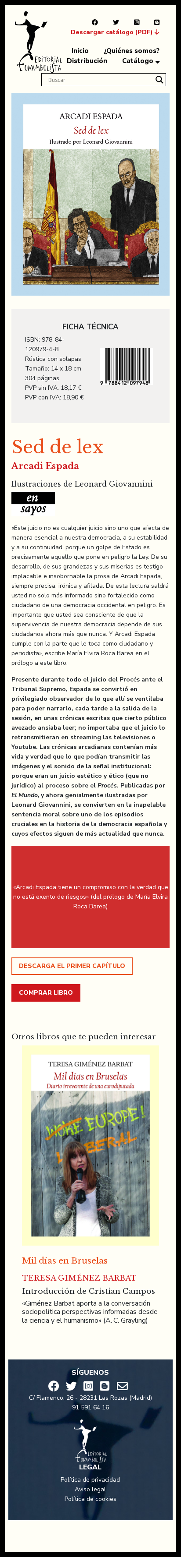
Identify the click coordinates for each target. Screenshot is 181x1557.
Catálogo (137, 60)
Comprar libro (46, 993)
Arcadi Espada (45, 466)
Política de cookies (90, 1499)
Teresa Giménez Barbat (79, 1278)
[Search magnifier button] (159, 80)
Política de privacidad (90, 1480)
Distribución (87, 60)
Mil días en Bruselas (65, 1261)
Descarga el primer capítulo (72, 966)
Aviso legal (90, 1489)
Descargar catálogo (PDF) (113, 32)
